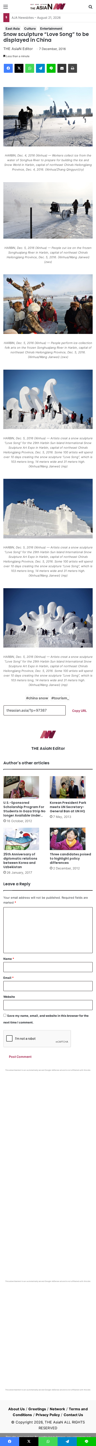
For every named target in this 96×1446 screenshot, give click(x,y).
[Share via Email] (61, 68)
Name (8, 959)
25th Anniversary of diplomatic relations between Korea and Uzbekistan (20, 860)
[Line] (51, 68)
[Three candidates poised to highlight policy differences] (71, 839)
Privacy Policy (48, 1415)
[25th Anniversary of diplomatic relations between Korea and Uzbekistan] (24, 839)
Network (57, 1409)
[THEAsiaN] (48, 6)
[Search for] (90, 8)
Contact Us (73, 1415)
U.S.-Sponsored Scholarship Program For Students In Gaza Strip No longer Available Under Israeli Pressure (24, 811)
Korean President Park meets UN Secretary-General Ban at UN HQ (68, 806)
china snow (38, 698)
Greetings (37, 1409)
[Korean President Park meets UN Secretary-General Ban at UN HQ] (71, 787)
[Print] (72, 68)
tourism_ (61, 698)
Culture (30, 28)
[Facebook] (8, 68)
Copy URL (79, 711)
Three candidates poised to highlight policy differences (70, 858)
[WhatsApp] (29, 68)
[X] (19, 68)
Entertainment (51, 28)
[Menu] (5, 8)
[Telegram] (40, 68)
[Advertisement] (48, 1122)
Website (9, 996)
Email (8, 977)
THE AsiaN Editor (18, 48)
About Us (16, 1409)
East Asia (13, 28)
